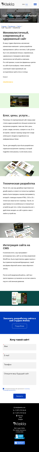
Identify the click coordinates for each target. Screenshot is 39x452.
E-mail (6, 355)
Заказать (19, 396)
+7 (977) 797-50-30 (20, 413)
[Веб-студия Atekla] (7, 4)
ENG (23, 4)
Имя (6, 346)
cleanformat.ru (8, 82)
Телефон (7, 364)
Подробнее (19, 326)
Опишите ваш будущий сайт (16, 374)
